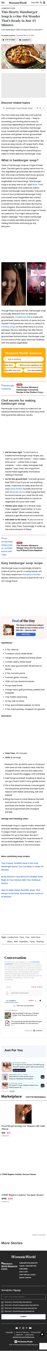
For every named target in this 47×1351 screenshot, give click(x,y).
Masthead (29, 1335)
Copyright (9, 1332)
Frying (32, 942)
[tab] (11, 1001)
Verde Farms (18, 492)
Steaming (40, 942)
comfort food (12, 937)
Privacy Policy (36, 1332)
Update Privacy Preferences (23, 1337)
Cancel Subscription (27, 1266)
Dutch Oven (35, 937)
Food (19, 384)
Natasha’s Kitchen (32, 574)
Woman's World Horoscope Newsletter (21, 1308)
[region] (23, 1009)
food (22, 937)
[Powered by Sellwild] (42, 1235)
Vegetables (23, 942)
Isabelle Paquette (9, 35)
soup (27, 937)
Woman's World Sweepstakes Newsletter (22, 1305)
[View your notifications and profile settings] (40, 1000)
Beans (9, 942)
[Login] (44, 2)
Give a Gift (23, 1272)
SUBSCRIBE (35, 3)
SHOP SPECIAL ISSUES (27, 1275)
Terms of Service (22, 1332)
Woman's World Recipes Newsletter (19, 1311)
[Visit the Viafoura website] (37, 1031)
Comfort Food (8, 8)
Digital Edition (25, 1278)
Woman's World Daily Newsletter (18, 1302)
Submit (23, 1316)
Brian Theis (38, 184)
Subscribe (23, 1269)
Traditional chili (22, 317)
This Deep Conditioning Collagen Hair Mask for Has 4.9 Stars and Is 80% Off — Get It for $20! (30, 627)
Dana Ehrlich (16, 488)
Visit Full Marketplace (36, 1097)
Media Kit (19, 1335)
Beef (16, 942)
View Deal (26, 634)
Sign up (39, 987)
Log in (33, 987)
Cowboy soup (8, 326)
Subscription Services (28, 1263)
